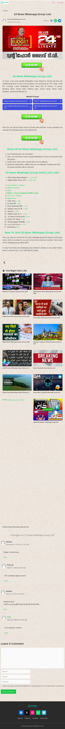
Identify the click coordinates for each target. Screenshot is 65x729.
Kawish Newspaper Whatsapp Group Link (45, 422)
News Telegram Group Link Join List (44, 368)
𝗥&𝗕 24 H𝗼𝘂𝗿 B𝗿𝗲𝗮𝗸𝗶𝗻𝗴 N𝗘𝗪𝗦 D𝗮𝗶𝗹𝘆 (22, 193)
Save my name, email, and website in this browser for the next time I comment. (33, 686)
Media (6, 10)
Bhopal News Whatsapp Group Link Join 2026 (16, 342)
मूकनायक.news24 (13, 188)
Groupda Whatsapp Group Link (17, 19)
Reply (5, 557)
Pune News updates (16, 185)
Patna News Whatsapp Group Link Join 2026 (46, 317)
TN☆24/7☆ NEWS (14, 196)
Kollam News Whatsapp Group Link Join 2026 (16, 316)
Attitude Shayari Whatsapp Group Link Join (16, 527)
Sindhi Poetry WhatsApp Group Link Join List (16, 368)
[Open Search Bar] (53, 2)
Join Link (33, 177)
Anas (9, 617)
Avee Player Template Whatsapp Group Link (46, 392)
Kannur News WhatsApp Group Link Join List (16, 392)
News (9, 190)
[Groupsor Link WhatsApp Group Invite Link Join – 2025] (5, 2)
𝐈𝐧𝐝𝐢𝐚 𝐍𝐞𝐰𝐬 (11, 198)
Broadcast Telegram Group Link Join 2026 (15, 291)
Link (18, 201)
